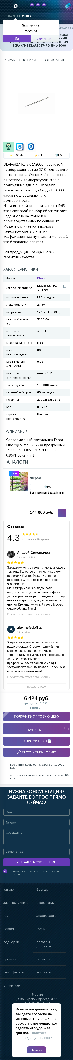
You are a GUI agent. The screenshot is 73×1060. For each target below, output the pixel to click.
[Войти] (53, 6)
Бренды (42, 889)
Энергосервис (47, 916)
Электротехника (15, 902)
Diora (41, 278)
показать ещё (36, 686)
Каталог (9, 889)
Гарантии (43, 959)
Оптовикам (11, 985)
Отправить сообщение (36, 862)
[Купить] (62, 513)
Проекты (10, 959)
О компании (45, 902)
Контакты (43, 972)
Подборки (11, 942)
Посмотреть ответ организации (28, 614)
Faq (5, 916)
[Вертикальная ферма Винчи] (38, 494)
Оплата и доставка (43, 944)
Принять (36, 1049)
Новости (9, 929)
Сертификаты (13, 972)
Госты (40, 929)
